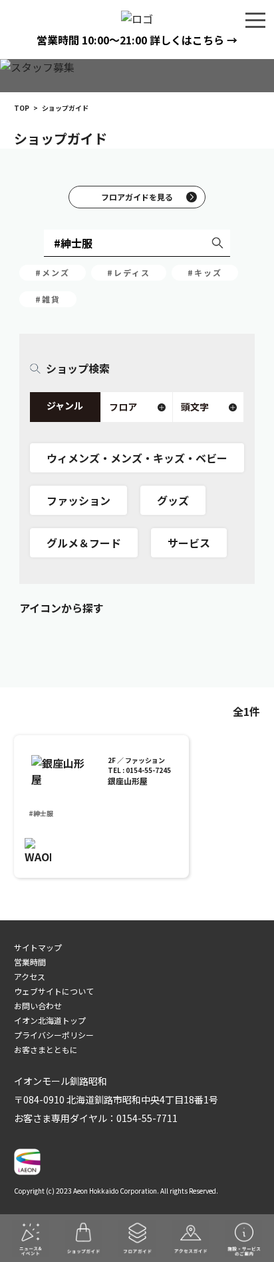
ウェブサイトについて (54, 991)
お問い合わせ (38, 1005)
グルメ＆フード (84, 543)
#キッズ (205, 272)
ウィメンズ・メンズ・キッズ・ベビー (137, 458)
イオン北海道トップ (50, 1020)
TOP (21, 108)
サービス (189, 543)
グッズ (173, 500)
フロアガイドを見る (137, 196)
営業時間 (30, 961)
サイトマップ (38, 947)
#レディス (128, 272)
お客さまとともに (46, 1049)
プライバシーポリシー (54, 1034)
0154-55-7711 (147, 1118)
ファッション (78, 500)
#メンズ (52, 272)
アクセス (29, 976)
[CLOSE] (255, 19)
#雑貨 (48, 299)
